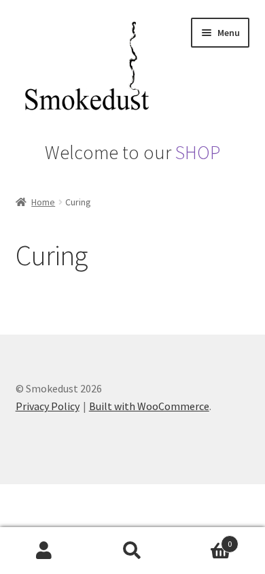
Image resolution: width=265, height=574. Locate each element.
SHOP (197, 152)
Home (43, 202)
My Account (44, 551)
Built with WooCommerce (149, 406)
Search (132, 551)
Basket (204, 539)
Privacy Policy (48, 406)
